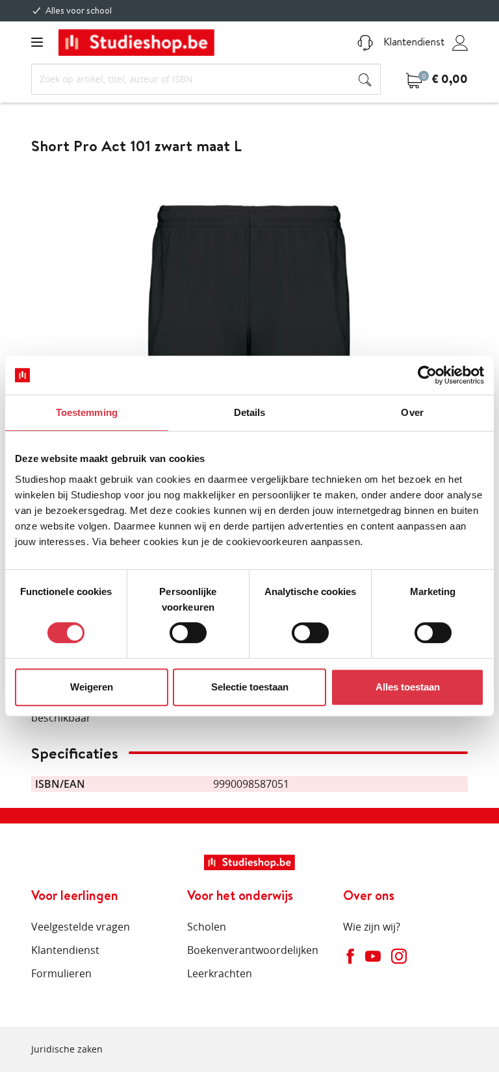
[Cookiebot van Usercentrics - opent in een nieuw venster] (427, 375)
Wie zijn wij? (371, 927)
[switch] (188, 632)
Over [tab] (412, 412)
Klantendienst (412, 41)
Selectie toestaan (249, 686)
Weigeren (91, 686)
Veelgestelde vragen (80, 927)
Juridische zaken (67, 1049)
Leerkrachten (219, 973)
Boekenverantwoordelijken (252, 950)
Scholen (206, 927)
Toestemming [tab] (87, 412)
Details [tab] (250, 412)
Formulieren (61, 973)
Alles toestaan (408, 686)
